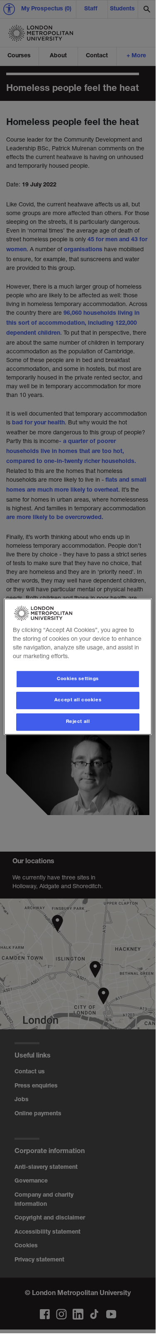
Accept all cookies (77, 700)
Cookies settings (78, 679)
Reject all (78, 722)
